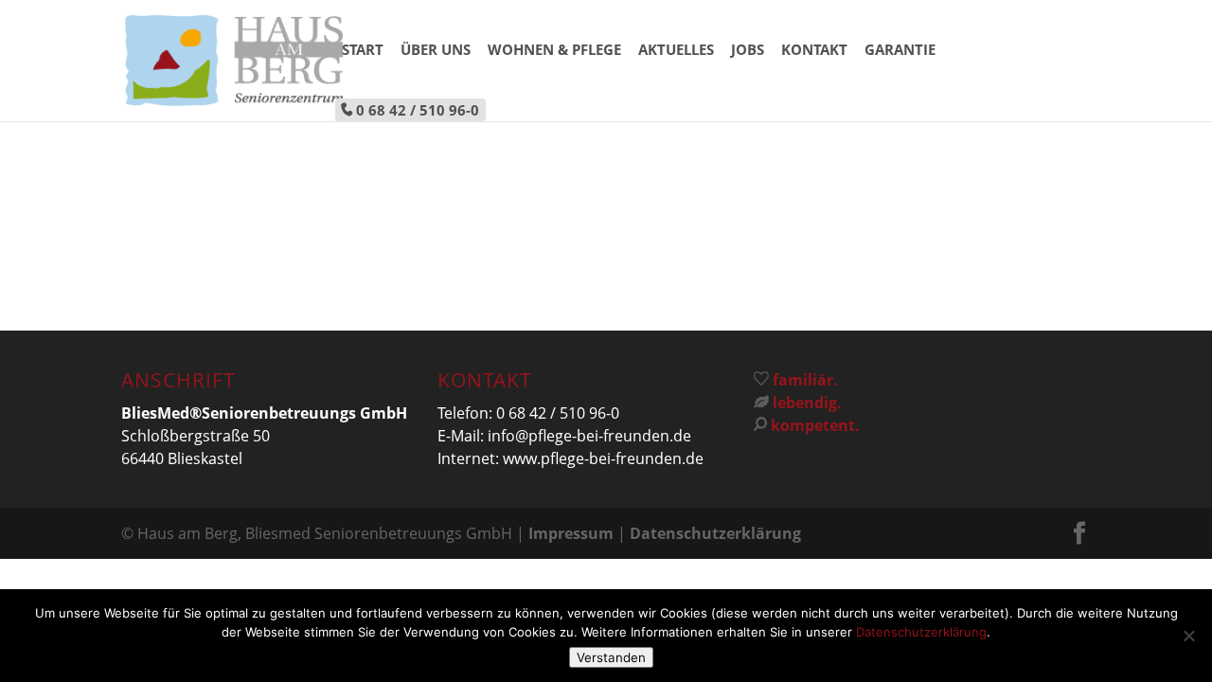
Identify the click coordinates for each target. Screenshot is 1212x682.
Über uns (436, 51)
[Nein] (1188, 635)
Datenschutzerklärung (715, 533)
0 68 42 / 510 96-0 (417, 109)
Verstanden (611, 657)
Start (362, 51)
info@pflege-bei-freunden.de (589, 435)
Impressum (571, 533)
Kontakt (814, 51)
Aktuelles (676, 51)
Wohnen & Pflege (554, 51)
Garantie (900, 51)
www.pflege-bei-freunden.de (603, 458)
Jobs (747, 51)
